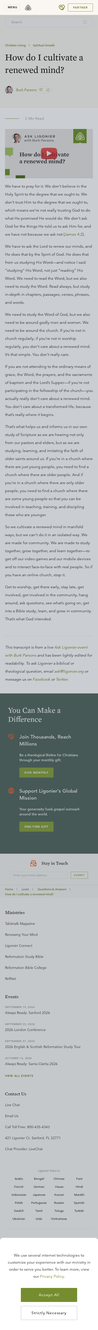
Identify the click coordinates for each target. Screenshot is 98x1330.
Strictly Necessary (48, 1312)
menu (12, 7)
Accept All (49, 1294)
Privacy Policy (52, 1276)
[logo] (28, 8)
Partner (80, 7)
